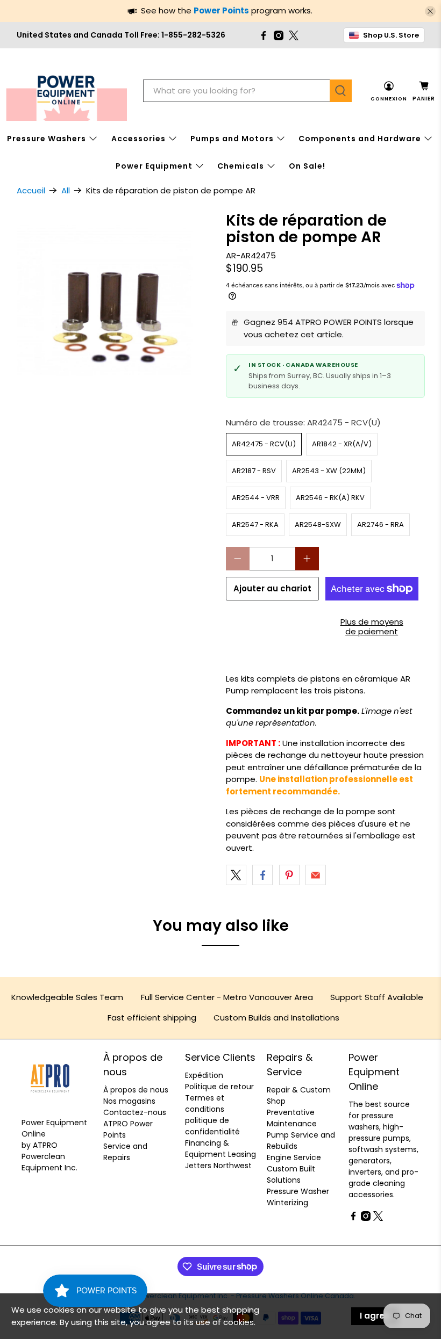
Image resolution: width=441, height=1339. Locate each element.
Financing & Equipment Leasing (220, 1149)
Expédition (204, 1075)
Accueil (31, 190)
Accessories (138, 138)
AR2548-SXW (318, 524)
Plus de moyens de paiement (371, 626)
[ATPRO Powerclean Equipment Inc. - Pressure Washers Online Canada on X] (293, 35)
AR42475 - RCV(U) (264, 444)
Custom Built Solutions (291, 1174)
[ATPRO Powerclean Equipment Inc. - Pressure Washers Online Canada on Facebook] (263, 35)
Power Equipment (154, 166)
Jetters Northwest (218, 1165)
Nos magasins (129, 1101)
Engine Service (294, 1157)
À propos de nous (135, 1089)
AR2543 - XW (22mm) (329, 471)
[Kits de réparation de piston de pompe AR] (116, 311)
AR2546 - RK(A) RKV (330, 498)
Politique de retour (219, 1086)
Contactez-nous (134, 1112)
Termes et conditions (204, 1103)
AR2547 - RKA (255, 524)
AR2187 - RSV (254, 471)
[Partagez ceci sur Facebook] (262, 875)
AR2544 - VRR (256, 498)
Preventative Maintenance (292, 1118)
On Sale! (307, 166)
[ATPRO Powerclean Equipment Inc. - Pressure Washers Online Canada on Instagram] (278, 35)
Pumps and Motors (232, 138)
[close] (430, 11)
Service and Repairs (125, 1152)
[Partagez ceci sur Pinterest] (289, 875)
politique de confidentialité (212, 1126)
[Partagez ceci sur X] (236, 875)
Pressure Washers (46, 138)
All (65, 190)
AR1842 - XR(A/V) (342, 444)
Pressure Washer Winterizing (298, 1197)
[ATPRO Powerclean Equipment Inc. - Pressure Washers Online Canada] (66, 91)
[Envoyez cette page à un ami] (315, 875)
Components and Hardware (359, 138)
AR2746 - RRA (380, 524)
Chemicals (240, 166)
